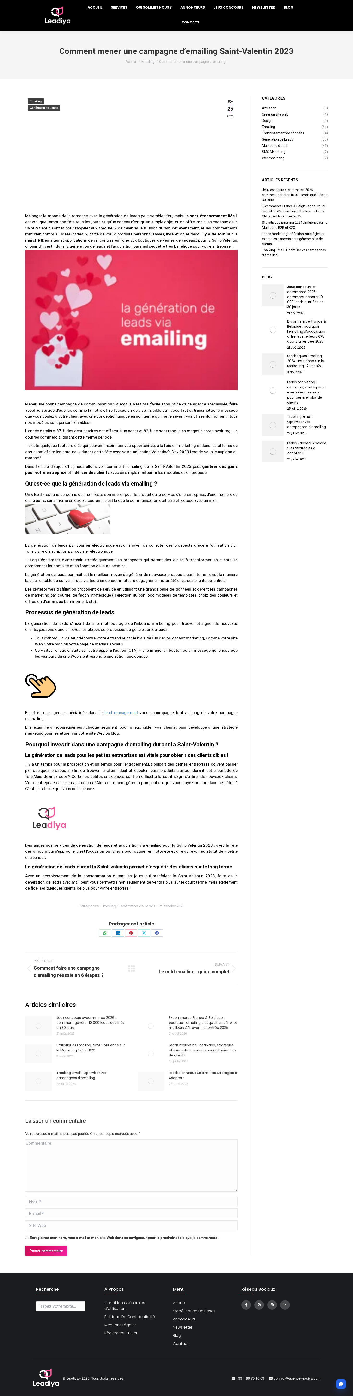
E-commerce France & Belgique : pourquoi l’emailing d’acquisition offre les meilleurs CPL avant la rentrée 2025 (203, 1022)
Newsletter (182, 1327)
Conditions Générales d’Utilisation (124, 1305)
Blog (177, 1335)
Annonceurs (184, 1319)
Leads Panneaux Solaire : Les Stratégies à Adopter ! (203, 1075)
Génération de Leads (44, 108)
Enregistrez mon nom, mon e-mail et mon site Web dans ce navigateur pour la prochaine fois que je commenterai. (124, 1237)
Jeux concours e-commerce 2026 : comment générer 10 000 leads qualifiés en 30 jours (90, 1022)
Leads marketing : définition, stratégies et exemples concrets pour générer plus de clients (202, 1050)
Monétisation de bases (194, 1311)
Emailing (36, 101)
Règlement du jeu (121, 1333)
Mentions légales (120, 1325)
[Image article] (38, 1026)
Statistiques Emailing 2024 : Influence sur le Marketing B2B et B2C (90, 1048)
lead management (121, 712)
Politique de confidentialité (129, 1317)
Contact (181, 1343)
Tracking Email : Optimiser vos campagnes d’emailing (81, 1075)
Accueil (179, 1303)
